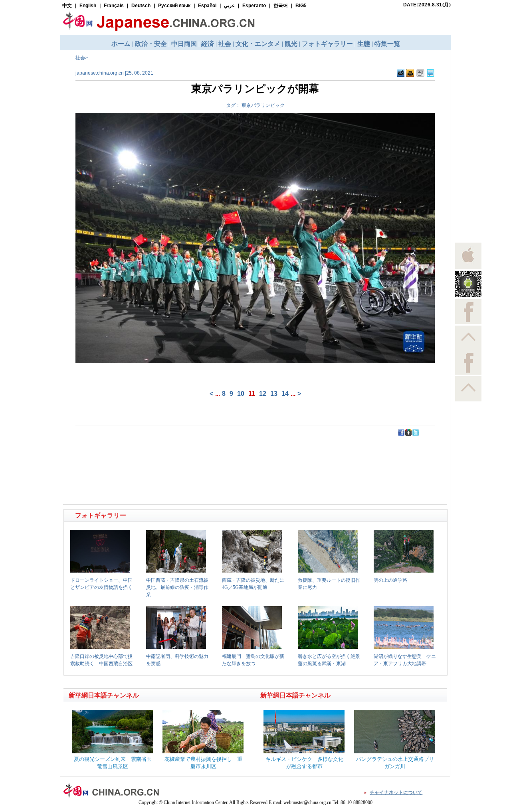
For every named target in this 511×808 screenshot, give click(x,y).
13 (273, 393)
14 (285, 393)
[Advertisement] (160, 454)
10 (240, 393)
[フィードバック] (400, 75)
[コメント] (430, 75)
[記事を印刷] (410, 75)
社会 (80, 58)
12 (262, 393)
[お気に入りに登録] (420, 75)
